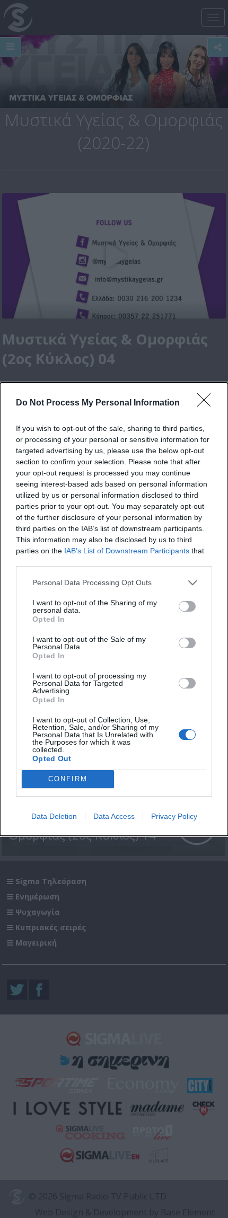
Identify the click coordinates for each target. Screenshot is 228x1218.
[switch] (187, 606)
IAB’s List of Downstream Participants (126, 550)
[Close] (207, 403)
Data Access (114, 816)
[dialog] (114, 609)
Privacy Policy (174, 816)
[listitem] (114, 582)
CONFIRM (67, 779)
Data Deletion (54, 816)
